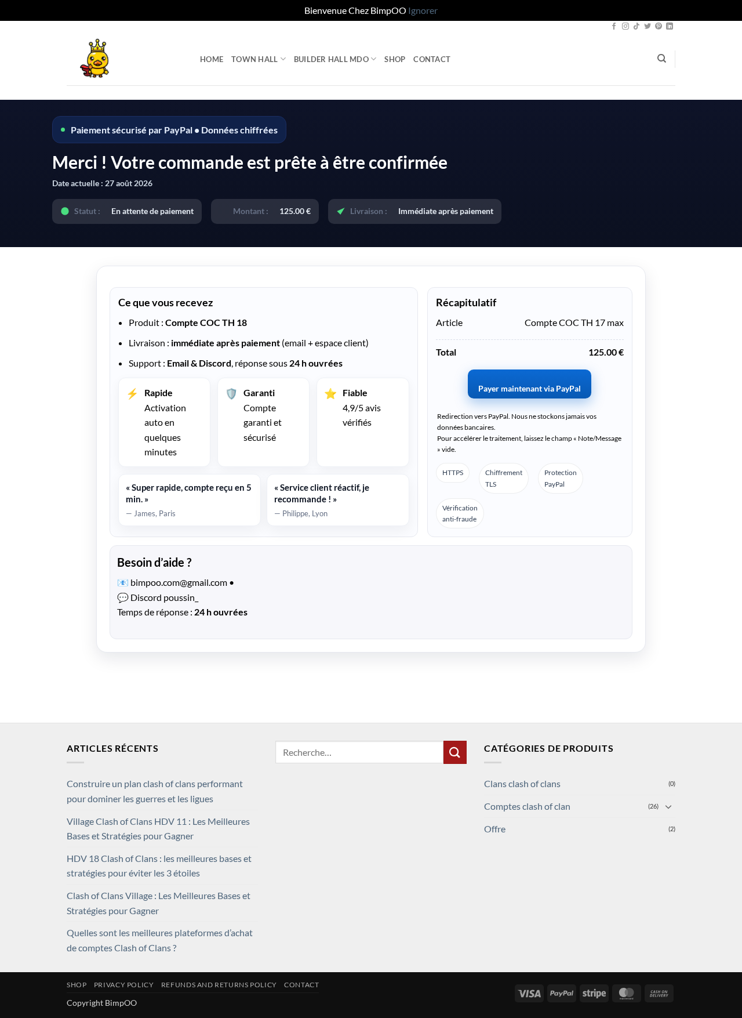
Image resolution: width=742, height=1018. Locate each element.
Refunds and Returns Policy (219, 984)
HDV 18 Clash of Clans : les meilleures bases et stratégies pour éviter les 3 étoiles (159, 866)
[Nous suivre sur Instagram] (625, 27)
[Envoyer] (455, 752)
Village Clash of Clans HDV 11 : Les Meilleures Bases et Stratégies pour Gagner (158, 829)
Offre (494, 828)
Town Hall (254, 59)
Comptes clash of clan (527, 805)
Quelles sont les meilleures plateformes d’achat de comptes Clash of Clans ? (160, 940)
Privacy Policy (124, 984)
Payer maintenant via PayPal (529, 388)
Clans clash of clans (522, 783)
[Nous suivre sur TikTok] (636, 27)
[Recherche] (661, 59)
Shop (394, 59)
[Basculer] (668, 806)
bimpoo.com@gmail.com (178, 582)
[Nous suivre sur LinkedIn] (669, 27)
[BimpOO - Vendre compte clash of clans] (125, 59)
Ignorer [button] (423, 10)
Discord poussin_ (164, 597)
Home (211, 59)
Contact (431, 59)
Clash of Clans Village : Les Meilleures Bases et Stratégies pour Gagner (158, 903)
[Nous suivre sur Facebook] (613, 27)
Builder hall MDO (331, 59)
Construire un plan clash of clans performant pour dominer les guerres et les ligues (155, 791)
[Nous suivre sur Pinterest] (658, 27)
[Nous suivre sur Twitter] (647, 27)
